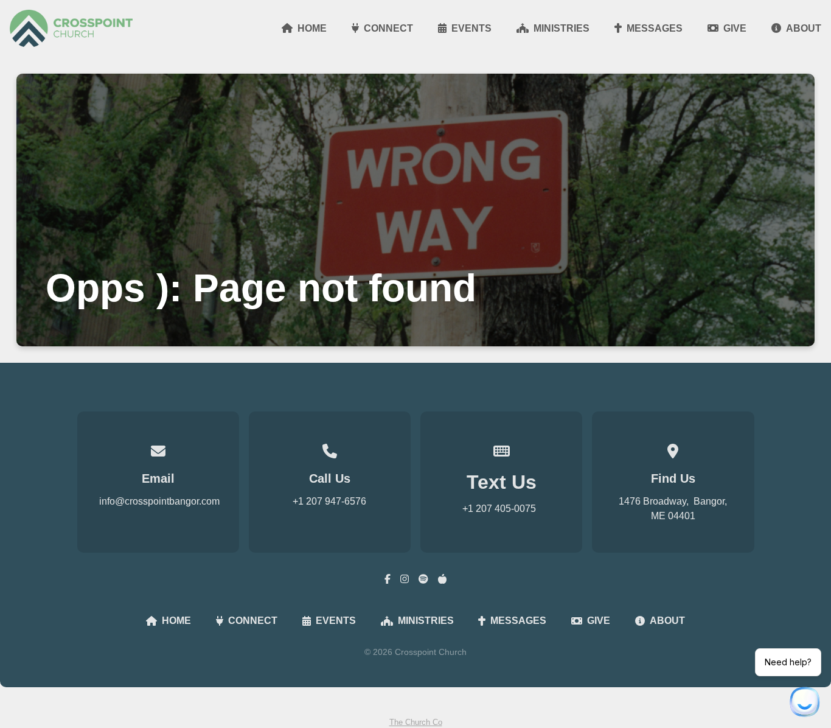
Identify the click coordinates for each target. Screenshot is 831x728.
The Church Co (415, 722)
